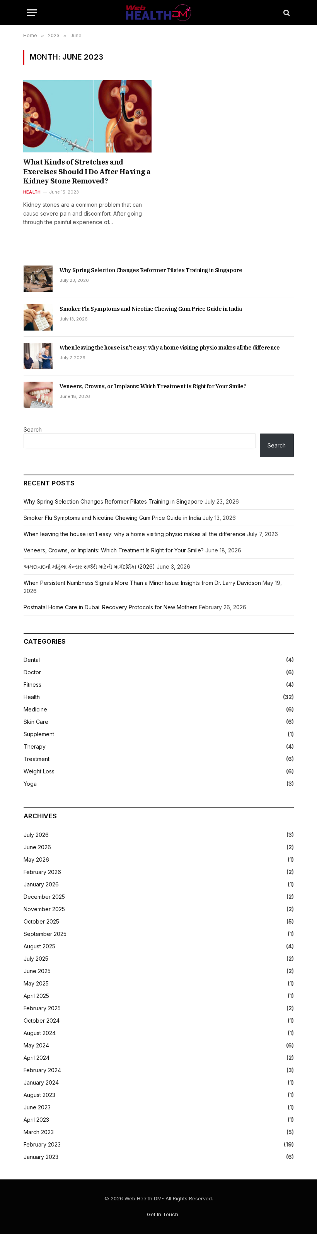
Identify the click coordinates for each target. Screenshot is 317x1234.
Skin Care (36, 721)
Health (32, 192)
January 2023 (41, 1156)
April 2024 (36, 1057)
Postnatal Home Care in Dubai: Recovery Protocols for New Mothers (111, 607)
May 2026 (36, 859)
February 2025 (42, 1008)
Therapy (35, 746)
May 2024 (36, 1045)
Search (33, 429)
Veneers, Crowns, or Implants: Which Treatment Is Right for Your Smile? (153, 386)
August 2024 (40, 1033)
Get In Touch (162, 1214)
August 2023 (39, 1095)
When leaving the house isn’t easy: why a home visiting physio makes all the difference (170, 347)
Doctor (32, 672)
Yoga (30, 783)
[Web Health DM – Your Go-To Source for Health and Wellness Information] (158, 12)
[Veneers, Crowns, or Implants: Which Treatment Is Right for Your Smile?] (38, 395)
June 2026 (37, 847)
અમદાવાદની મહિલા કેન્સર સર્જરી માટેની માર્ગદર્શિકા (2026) (89, 566)
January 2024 (41, 1082)
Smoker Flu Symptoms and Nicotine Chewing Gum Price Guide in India (151, 308)
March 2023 (39, 1132)
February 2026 (42, 872)
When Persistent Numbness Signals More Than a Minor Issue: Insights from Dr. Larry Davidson (142, 582)
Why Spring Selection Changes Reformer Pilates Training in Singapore (151, 270)
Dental (32, 659)
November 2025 (44, 909)
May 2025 (36, 983)
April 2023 (36, 1119)
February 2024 (42, 1070)
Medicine (35, 709)
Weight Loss (39, 771)
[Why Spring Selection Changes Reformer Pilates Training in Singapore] (38, 279)
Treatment (36, 759)
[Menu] (32, 12)
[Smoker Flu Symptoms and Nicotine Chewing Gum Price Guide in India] (38, 317)
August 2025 (39, 946)
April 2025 (36, 995)
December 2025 (44, 896)
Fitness (32, 684)
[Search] (286, 12)
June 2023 (37, 1107)
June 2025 (37, 971)
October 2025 (41, 921)
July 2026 (36, 834)
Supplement (39, 734)
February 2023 (42, 1144)
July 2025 (36, 958)
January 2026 (41, 884)
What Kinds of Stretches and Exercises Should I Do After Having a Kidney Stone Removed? (87, 171)
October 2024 (42, 1020)
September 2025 (45, 934)
